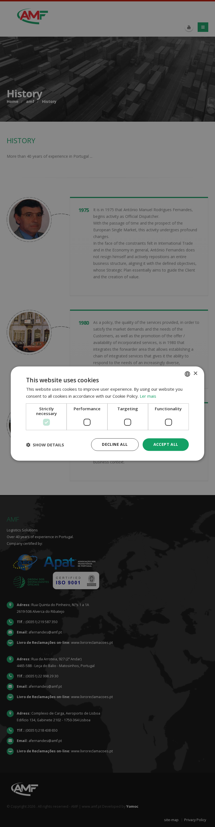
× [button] (195, 373)
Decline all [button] (115, 444)
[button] (45, 444)
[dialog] (107, 413)
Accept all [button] (165, 444)
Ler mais (148, 396)
